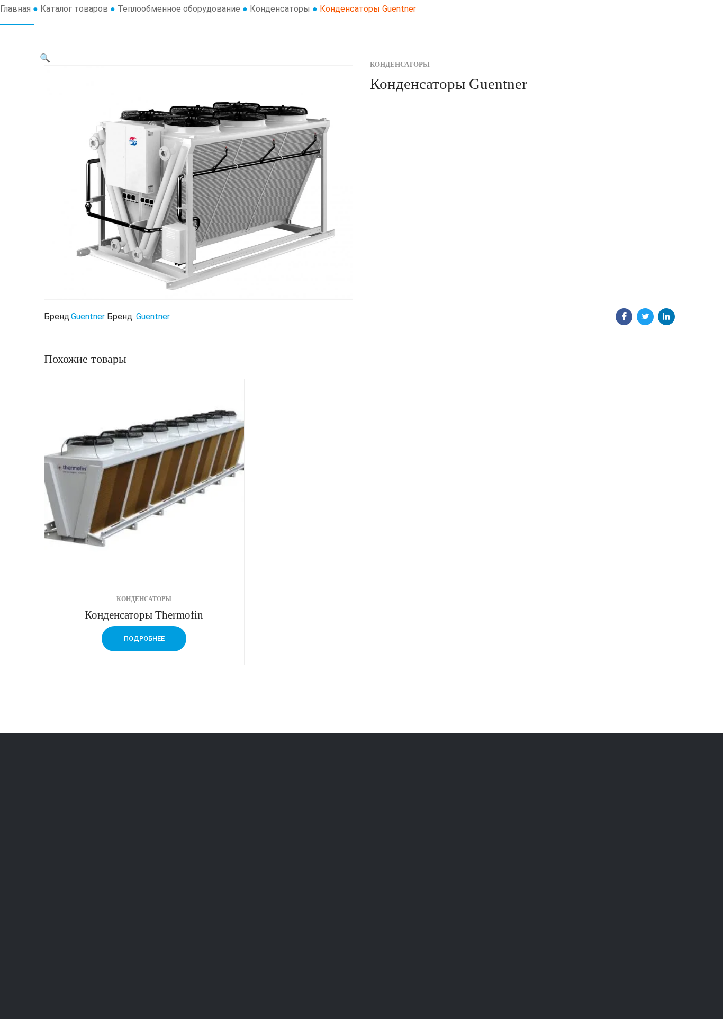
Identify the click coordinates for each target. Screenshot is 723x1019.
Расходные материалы (254, 880)
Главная (15, 9)
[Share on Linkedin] (666, 316)
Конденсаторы (280, 9)
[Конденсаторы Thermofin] (144, 479)
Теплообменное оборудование (179, 9)
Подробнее (144, 638)
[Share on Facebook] (624, 316)
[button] (45, 58)
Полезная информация (417, 880)
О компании (395, 851)
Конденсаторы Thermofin (144, 615)
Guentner (88, 316)
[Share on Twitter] (645, 316)
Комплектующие (242, 851)
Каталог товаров (74, 9)
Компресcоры (236, 937)
